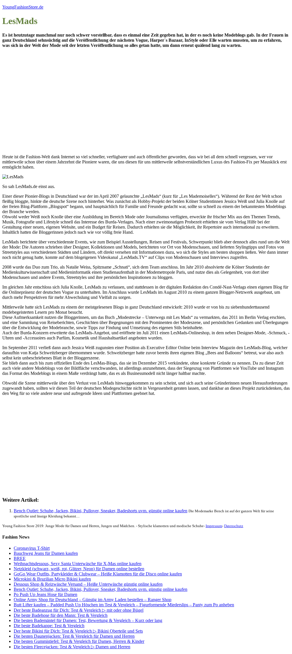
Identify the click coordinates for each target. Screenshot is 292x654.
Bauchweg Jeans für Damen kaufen (46, 553)
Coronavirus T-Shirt (32, 548)
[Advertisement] (95, 106)
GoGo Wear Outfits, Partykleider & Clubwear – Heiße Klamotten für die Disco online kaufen (98, 573)
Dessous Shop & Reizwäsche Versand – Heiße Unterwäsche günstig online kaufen (88, 584)
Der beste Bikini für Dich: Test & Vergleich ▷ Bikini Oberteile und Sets (78, 631)
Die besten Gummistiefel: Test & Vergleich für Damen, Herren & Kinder (79, 641)
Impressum (214, 526)
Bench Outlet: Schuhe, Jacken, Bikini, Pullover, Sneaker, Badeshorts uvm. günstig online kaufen (100, 510)
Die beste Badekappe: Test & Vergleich (49, 625)
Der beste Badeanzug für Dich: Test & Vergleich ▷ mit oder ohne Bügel (78, 610)
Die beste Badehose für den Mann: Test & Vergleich (61, 615)
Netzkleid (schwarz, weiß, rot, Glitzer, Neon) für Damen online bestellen (79, 568)
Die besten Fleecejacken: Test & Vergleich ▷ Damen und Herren (72, 646)
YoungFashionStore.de (22, 7)
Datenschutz (233, 526)
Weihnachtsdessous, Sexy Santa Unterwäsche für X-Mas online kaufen (77, 563)
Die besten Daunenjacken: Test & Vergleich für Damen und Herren (74, 636)
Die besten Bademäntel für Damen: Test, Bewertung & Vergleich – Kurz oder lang (88, 620)
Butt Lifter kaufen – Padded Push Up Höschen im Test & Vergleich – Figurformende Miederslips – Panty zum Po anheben (124, 604)
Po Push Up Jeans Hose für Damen (45, 594)
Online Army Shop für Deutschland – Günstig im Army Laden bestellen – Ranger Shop (92, 599)
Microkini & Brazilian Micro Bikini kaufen (52, 579)
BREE (20, 558)
